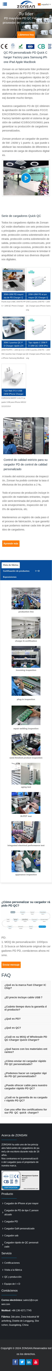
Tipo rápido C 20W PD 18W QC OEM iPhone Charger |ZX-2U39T (38, 344)
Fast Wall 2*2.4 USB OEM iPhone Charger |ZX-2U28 (13, 393)
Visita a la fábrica (13, 1270)
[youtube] (36, 1362)
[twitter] (22, 1362)
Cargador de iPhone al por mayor (21, 1203)
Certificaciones (12, 1263)
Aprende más (10, 543)
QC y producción (13, 1277)
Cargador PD (11, 1221)
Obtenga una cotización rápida (13, 282)
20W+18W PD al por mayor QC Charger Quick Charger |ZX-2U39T (38, 296)
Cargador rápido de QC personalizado (21, 1244)
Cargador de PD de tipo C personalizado (21, 1212)
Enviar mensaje (11, 965)
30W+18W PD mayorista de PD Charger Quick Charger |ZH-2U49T (13, 296)
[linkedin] (29, 1362)
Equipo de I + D (12, 1284)
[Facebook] (15, 1362)
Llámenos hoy (26, 34)
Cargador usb (11, 1235)
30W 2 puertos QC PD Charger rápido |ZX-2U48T (13, 344)
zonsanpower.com (20, 6)
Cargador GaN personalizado (19, 1228)
